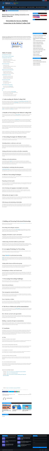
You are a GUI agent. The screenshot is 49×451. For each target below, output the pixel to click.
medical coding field (23, 223)
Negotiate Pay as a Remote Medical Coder (39, 49)
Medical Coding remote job (37, 45)
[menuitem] (3, 7)
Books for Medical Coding (37, 60)
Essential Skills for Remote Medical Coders (40, 35)
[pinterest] (46, 0)
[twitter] (43, 0)
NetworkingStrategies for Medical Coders (6, 57)
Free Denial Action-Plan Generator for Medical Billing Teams (26, 445)
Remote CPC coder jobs (37, 52)
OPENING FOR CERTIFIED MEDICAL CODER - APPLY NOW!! (26, 410)
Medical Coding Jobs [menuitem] (15, 7)
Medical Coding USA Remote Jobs (38, 42)
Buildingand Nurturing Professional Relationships (7, 69)
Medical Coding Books (37, 63)
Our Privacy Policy (12, 0)
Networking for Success (25, 389)
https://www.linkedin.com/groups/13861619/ (13, 387)
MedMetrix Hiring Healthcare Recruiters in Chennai (19, 10)
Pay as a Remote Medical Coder (38, 51)
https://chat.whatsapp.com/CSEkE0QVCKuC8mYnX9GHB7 (16, 371)
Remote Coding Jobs (36, 54)
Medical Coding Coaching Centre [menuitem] (40, 7)
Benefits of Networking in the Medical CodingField (8, 56)
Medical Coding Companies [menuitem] (31, 7)
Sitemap (16, 0)
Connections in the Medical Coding (13, 389)
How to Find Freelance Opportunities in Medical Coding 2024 (6, 410)
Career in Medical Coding (6, 389)
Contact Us (8, 0)
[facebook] (42, 0)
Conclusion (3, 88)
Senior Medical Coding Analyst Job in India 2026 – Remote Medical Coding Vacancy (25, 438)
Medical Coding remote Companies (38, 43)
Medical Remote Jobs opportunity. (38, 48)
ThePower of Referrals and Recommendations (7, 84)
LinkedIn (7, 255)
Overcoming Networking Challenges (6, 79)
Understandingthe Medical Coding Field (6, 54)
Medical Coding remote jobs (38, 46)
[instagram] (45, 0)
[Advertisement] (33, 3)
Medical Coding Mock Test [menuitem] (22, 7)
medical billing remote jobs (38, 55)
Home (2, 0)
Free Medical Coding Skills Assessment (10, 437)
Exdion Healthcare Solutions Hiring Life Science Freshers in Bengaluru (26, 441)
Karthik (11, 398)
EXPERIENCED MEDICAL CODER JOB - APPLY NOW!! (16, 410)
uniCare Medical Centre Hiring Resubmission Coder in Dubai (9, 444)
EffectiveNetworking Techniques (5, 63)
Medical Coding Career (20, 389)
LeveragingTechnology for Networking (6, 74)
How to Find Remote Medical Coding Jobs (39, 40)
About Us (5, 0)
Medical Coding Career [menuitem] (8, 7)
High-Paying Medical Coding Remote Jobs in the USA (39, 39)
